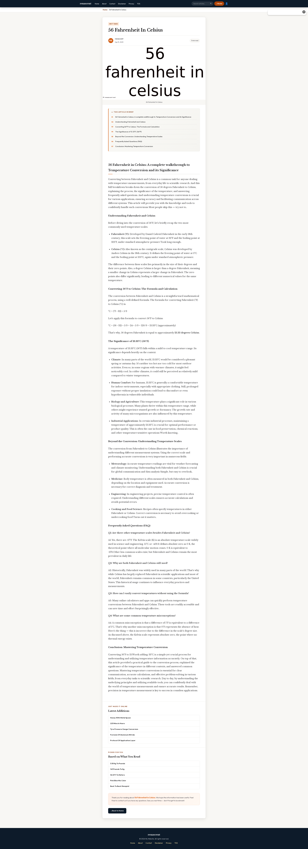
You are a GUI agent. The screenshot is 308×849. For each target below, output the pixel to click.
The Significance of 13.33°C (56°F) (128, 132)
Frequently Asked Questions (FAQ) (128, 141)
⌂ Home (219, 4)
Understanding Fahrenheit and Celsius (130, 122)
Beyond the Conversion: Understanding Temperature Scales (138, 136)
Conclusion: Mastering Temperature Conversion (134, 146)
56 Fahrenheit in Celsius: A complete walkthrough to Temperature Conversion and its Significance (153, 117)
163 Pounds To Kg (117, 769)
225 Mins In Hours (117, 723)
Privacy (131, 4)
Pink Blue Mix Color (118, 780)
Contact (112, 4)
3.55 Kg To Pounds (117, 763)
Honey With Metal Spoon (120, 718)
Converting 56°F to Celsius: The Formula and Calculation (137, 127)
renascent (85, 3)
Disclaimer (122, 4)
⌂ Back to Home (117, 811)
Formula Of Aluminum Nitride (122, 735)
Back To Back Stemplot (119, 786)
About (104, 4)
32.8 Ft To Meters (117, 775)
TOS (138, 4)
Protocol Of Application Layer (122, 740)
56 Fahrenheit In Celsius (145, 797)
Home (97, 4)
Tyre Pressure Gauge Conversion (124, 729)
